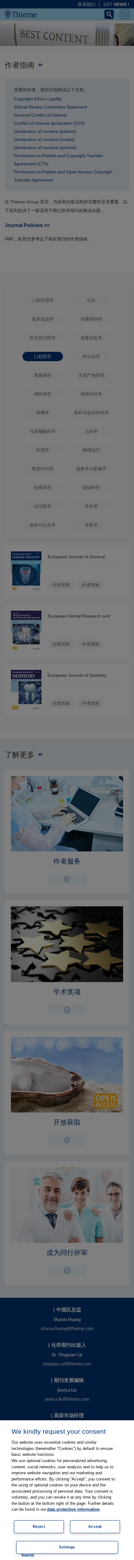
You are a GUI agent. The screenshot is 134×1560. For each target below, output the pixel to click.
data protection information (73, 1509)
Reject (39, 1526)
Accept (95, 1526)
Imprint (28, 1555)
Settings (67, 1547)
